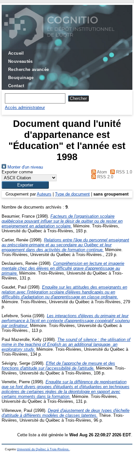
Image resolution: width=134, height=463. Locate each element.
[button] (25, 185)
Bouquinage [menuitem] (21, 77)
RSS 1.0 (123, 172)
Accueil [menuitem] (16, 53)
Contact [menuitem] (16, 85)
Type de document (72, 194)
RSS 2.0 (104, 176)
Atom (101, 172)
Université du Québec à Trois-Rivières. (43, 449)
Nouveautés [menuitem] (20, 61)
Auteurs (44, 194)
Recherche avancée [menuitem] (28, 69)
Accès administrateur (25, 107)
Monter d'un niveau (24, 167)
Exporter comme (17, 172)
